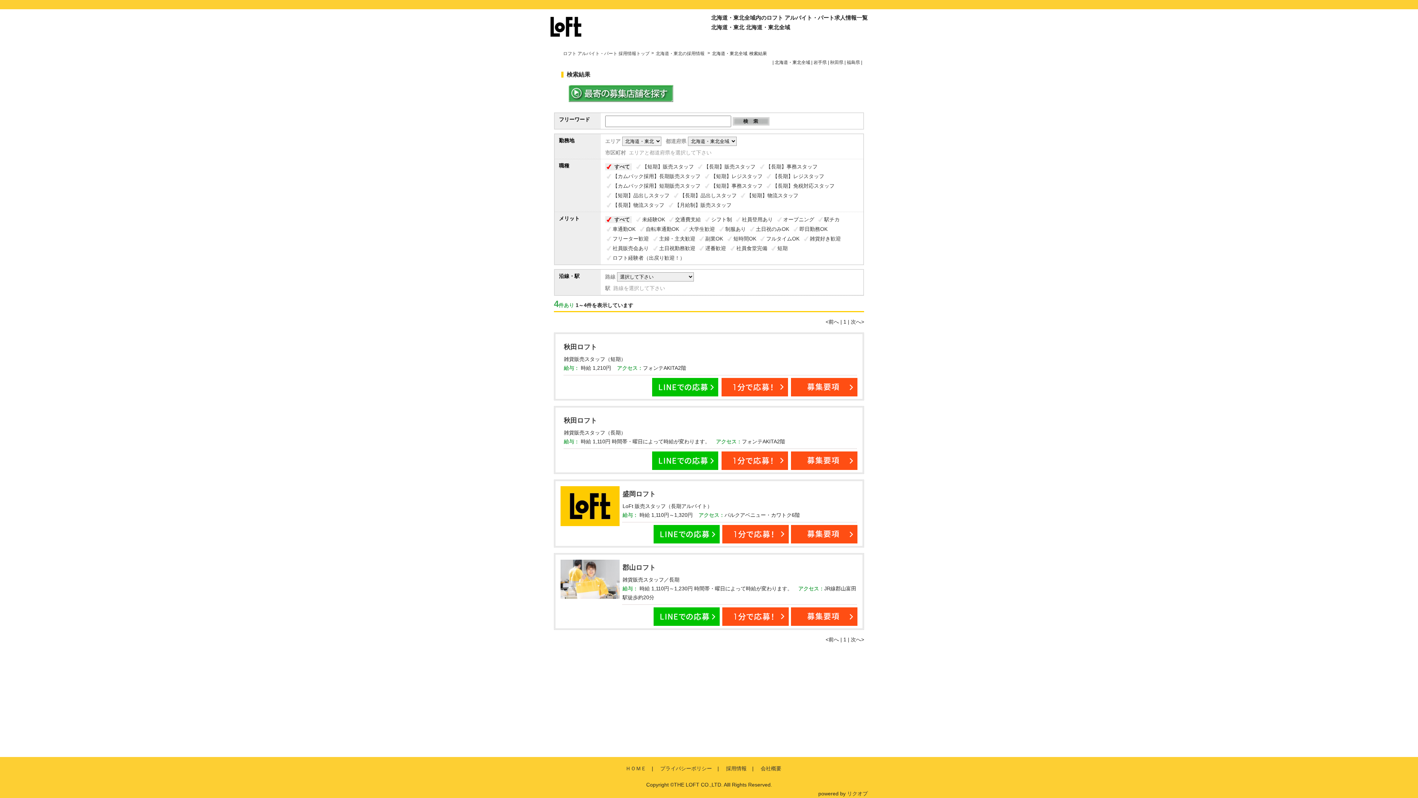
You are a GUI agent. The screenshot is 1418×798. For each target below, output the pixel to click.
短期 (782, 248)
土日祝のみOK (772, 229)
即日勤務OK (813, 229)
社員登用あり (757, 219)
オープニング (798, 219)
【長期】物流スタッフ (638, 205)
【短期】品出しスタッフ (641, 195)
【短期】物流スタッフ (772, 195)
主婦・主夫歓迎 (677, 239)
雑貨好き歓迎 (825, 239)
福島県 (853, 62)
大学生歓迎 (702, 229)
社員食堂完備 (751, 248)
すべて (622, 167)
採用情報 (736, 768)
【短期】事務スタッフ (737, 186)
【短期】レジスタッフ (737, 176)
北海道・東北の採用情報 (681, 53)
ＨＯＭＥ (636, 768)
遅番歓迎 (715, 248)
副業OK (714, 239)
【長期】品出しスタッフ (708, 195)
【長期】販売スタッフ (730, 167)
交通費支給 (688, 219)
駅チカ (832, 219)
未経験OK (653, 219)
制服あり (735, 229)
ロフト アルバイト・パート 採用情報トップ (606, 53)
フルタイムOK (782, 239)
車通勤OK (624, 229)
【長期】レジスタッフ (798, 176)
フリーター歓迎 (631, 239)
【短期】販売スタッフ (668, 167)
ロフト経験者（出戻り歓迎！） (649, 258)
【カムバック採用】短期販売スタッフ (657, 186)
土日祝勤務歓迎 (677, 248)
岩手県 (820, 62)
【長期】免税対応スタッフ (804, 186)
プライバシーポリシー (686, 768)
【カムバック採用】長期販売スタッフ (657, 176)
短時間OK (744, 239)
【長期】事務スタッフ (792, 167)
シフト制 (721, 219)
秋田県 (836, 62)
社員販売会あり (631, 248)
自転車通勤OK (662, 229)
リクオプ (857, 794)
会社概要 (771, 768)
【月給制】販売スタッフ (703, 205)
